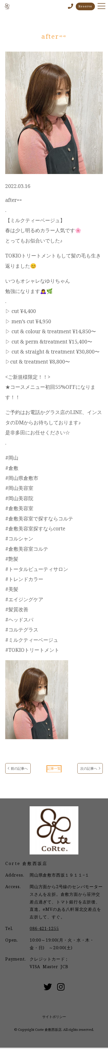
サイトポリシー (54, 1016)
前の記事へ (19, 768)
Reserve (85, 6)
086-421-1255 (44, 928)
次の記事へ (88, 768)
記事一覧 (54, 768)
